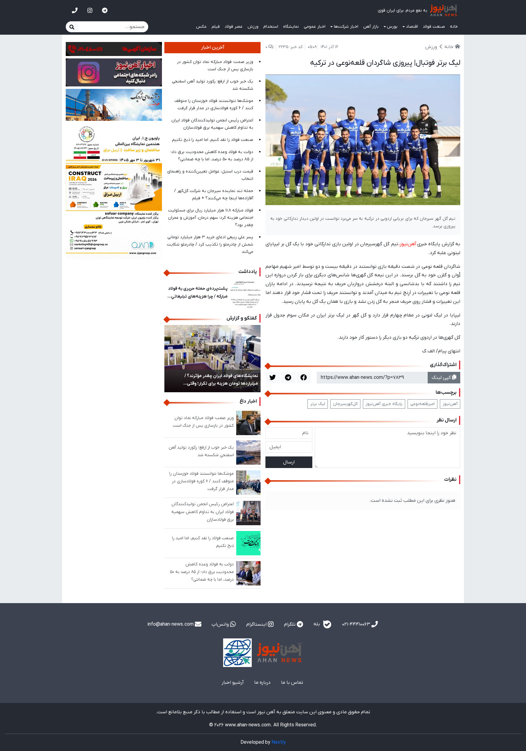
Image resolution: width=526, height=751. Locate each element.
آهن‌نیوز (450, 404)
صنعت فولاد (434, 27)
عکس (201, 27)
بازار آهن (371, 27)
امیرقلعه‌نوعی (422, 404)
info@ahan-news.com (171, 624)
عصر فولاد (234, 27)
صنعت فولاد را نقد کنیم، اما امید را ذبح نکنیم (212, 140)
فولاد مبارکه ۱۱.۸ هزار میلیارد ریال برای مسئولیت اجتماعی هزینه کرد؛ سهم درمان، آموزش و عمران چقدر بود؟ (210, 218)
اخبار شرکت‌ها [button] (346, 27)
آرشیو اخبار (233, 682)
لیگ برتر (317, 404)
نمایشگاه (291, 27)
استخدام (270, 27)
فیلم (216, 27)
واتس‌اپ (221, 624)
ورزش (252, 27)
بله (317, 624)
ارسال (289, 462)
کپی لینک (442, 378)
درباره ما (262, 682)
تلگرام (290, 624)
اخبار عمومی (314, 27)
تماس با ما (292, 682)
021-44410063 (356, 624)
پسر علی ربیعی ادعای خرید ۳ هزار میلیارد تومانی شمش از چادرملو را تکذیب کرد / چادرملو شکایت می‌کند (210, 244)
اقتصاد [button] (412, 27)
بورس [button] (392, 27)
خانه (454, 27)
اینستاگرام (257, 624)
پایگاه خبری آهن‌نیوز (384, 404)
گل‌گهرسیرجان (345, 404)
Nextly (279, 742)
